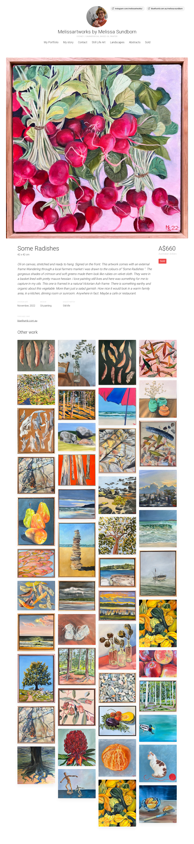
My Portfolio (51, 42)
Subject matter (69, 302)
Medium (43, 302)
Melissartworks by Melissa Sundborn (97, 32)
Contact (82, 42)
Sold (147, 42)
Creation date (22, 302)
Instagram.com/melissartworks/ (128, 9)
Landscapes (117, 42)
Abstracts (134, 42)
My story (68, 42)
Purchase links (23, 316)
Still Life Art (98, 42)
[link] (97, 16)
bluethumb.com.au (27, 320)
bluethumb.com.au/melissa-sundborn (167, 9)
